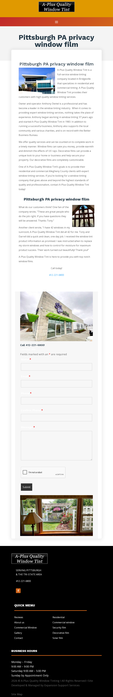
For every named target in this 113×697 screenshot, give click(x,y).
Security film (59, 627)
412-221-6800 (56, 275)
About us (19, 622)
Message (28, 427)
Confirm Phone (32, 410)
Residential (59, 617)
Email (25, 376)
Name (26, 359)
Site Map (17, 694)
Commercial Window (25, 627)
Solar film (58, 638)
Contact (18, 638)
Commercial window (63, 622)
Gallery (18, 632)
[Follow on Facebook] (18, 590)
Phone (26, 393)
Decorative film (61, 632)
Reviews (18, 617)
